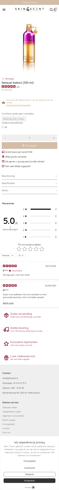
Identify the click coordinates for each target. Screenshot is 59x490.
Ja (5, 127)
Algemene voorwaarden (13, 415)
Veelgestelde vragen (11, 411)
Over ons (6, 432)
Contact (6, 428)
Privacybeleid (8, 424)
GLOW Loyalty (8, 420)
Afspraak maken (9, 407)
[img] (8, 86)
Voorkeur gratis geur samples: (18, 113)
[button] (29, 176)
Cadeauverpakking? (12, 122)
